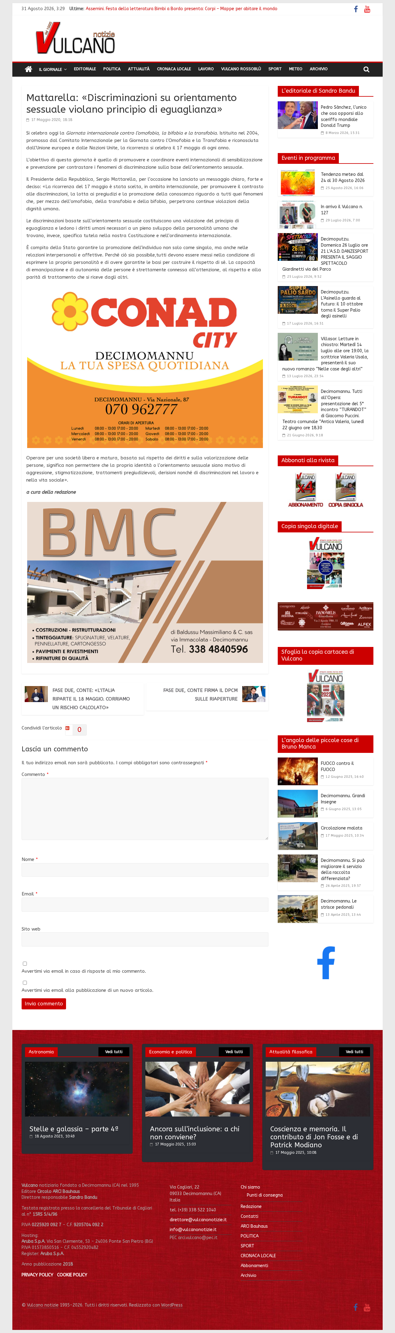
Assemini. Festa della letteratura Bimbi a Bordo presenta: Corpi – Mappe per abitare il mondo (181, 8)
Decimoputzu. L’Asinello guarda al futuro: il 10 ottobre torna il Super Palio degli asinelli (342, 304)
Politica (112, 69)
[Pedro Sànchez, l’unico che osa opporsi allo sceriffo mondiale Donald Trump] (298, 105)
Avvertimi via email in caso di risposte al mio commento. (84, 971)
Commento (35, 774)
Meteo (295, 69)
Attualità (139, 69)
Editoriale (85, 69)
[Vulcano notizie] (28, 69)
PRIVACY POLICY (37, 1275)
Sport (275, 69)
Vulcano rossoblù (241, 69)
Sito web (31, 929)
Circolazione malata (341, 828)
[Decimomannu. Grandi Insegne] (298, 793)
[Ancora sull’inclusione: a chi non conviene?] (197, 1064)
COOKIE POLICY (72, 1275)
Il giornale (50, 69)
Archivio (319, 69)
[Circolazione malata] (298, 826)
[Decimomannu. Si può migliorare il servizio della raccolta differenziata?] (298, 858)
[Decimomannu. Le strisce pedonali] (298, 899)
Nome (30, 859)
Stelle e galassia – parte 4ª (74, 1129)
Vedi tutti (114, 1052)
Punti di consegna (265, 1195)
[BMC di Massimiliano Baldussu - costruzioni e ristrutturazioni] (145, 505)
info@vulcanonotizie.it (193, 1229)
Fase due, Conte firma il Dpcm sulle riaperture (200, 695)
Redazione (251, 1206)
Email (30, 894)
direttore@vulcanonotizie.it (198, 1219)
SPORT (247, 1246)
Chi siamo (250, 1187)
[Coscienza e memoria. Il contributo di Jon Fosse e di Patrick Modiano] (318, 1064)
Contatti (249, 1216)
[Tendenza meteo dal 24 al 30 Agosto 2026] (298, 172)
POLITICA (250, 1236)
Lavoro (206, 69)
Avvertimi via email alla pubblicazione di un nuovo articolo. (87, 990)
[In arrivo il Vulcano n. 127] (298, 204)
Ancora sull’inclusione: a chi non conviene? (194, 1133)
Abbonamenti (254, 1265)
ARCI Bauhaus (254, 1226)
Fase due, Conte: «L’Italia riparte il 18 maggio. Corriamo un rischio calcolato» (91, 699)
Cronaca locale (174, 69)
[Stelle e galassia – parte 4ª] (77, 1064)
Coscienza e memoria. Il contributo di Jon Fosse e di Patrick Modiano (314, 1137)
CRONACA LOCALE (258, 1255)
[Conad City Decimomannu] (145, 290)
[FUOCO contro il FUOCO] (298, 761)
